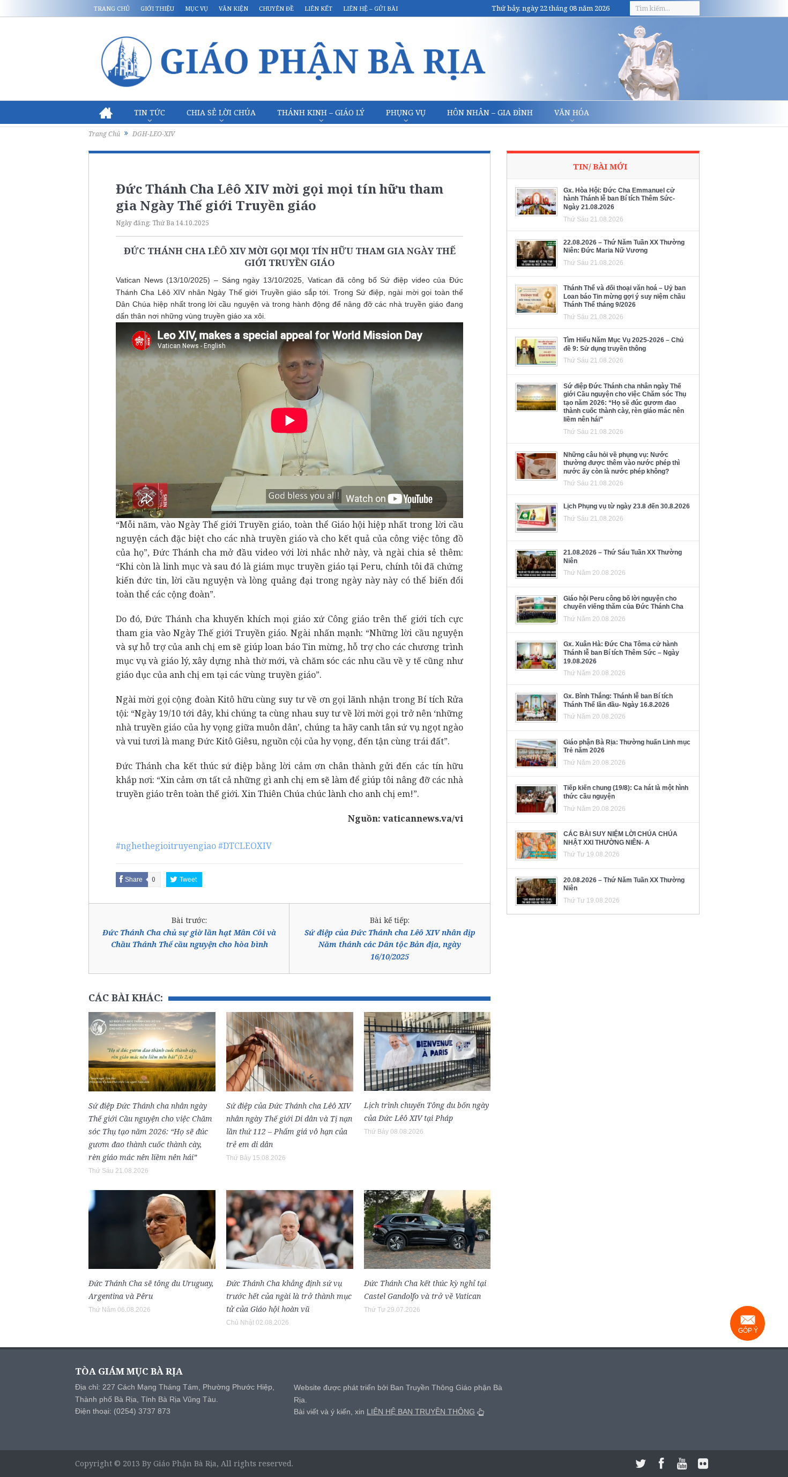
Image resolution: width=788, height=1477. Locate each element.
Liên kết (318, 8)
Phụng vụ (406, 112)
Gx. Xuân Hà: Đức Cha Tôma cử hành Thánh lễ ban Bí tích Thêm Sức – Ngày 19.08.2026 (621, 652)
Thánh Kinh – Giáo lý (321, 112)
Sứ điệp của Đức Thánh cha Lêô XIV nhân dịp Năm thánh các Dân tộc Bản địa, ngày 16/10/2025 (389, 944)
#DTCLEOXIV (245, 846)
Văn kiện (233, 8)
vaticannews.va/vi (423, 818)
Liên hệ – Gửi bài (370, 8)
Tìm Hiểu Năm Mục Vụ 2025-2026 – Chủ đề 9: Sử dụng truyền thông (623, 344)
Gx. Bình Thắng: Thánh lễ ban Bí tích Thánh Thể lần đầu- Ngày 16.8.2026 (618, 700)
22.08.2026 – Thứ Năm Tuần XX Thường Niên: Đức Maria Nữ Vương (624, 247)
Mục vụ (196, 8)
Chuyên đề (276, 8)
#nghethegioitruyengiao (166, 846)
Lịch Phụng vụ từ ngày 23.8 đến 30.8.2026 (626, 506)
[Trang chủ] (105, 112)
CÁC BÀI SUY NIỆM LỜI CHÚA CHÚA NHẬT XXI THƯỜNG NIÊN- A (620, 838)
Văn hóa (571, 112)
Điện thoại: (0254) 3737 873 (122, 1411)
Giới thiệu (157, 8)
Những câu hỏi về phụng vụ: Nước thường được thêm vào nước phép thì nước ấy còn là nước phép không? (621, 463)
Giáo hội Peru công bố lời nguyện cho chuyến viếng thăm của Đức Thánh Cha (623, 603)
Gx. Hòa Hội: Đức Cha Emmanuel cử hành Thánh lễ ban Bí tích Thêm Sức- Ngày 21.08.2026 (619, 199)
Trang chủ (112, 8)
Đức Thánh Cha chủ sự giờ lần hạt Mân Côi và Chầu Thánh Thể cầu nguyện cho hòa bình (189, 938)
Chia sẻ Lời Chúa (221, 112)
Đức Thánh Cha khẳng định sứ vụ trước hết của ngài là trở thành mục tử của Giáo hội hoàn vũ (289, 1296)
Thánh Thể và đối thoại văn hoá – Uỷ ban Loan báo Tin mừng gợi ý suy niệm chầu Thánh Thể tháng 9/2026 (624, 296)
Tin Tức (149, 112)
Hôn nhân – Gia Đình (490, 112)
